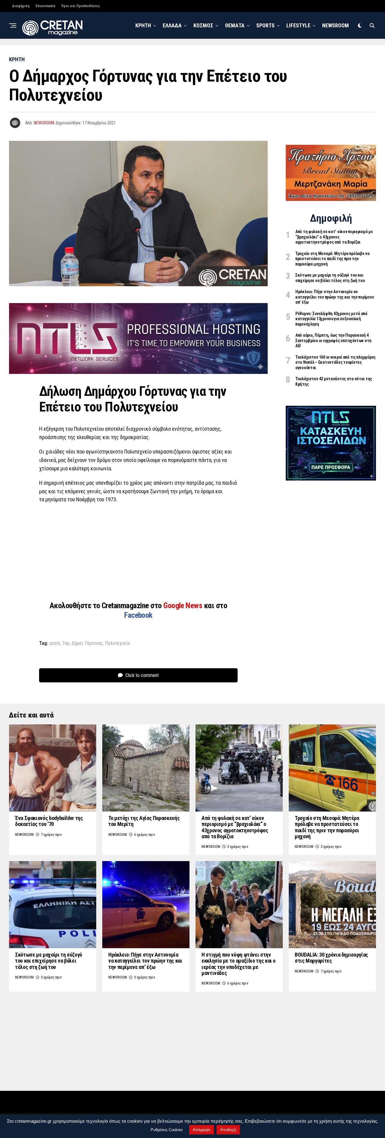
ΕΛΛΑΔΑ (172, 25)
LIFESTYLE (298, 25)
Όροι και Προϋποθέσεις (80, 6)
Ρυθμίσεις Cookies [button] (167, 1129)
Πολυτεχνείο (117, 643)
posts (55, 643)
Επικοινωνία (45, 6)
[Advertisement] (138, 552)
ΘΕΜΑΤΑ (235, 25)
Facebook (138, 615)
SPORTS (265, 25)
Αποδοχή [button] (228, 1129)
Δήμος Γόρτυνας (87, 643)
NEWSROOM (335, 25)
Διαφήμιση (20, 6)
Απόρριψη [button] (201, 1129)
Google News (183, 605)
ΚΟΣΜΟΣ (203, 25)
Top (65, 643)
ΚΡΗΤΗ (143, 25)
